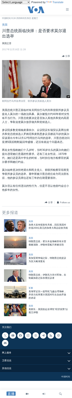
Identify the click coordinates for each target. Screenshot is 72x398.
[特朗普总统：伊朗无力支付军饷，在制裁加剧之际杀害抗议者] (15, 275)
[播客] (58, 335)
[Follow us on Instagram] (28, 335)
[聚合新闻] (51, 335)
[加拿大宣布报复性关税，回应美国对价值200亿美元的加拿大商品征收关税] (15, 225)
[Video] (27, 394)
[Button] (66, 56)
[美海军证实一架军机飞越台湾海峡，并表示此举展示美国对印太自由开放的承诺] (15, 292)
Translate (57, 2)
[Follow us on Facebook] (20, 335)
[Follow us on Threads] (35, 335)
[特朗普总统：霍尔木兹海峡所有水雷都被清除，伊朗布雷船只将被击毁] (15, 242)
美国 (4, 24)
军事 (31, 288)
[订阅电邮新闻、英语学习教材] (5, 343)
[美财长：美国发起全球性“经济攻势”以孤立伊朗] (15, 310)
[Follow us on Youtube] (13, 335)
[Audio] (44, 394)
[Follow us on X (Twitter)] (5, 335)
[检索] (60, 394)
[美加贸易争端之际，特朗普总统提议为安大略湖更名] (15, 258)
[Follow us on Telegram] (43, 335)
